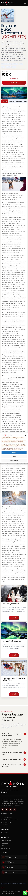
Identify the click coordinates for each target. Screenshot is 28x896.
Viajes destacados (6, 822)
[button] (26, 435)
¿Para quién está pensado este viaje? (11, 753)
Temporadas (4, 833)
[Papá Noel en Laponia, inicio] (8, 3)
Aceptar (14, 452)
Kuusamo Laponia (6, 840)
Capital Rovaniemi (6, 848)
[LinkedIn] (14, 809)
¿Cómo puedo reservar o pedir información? (11, 765)
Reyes (3, 67)
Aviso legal (4, 891)
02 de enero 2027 (6, 64)
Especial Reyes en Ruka (10, 604)
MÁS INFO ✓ (14, 79)
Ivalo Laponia (4, 843)
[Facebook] (6, 809)
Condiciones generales (7, 893)
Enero (13, 67)
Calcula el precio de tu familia (9, 820)
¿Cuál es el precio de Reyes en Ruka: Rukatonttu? (11, 735)
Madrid (8, 67)
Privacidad (11, 891)
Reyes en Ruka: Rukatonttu (13, 31)
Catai (20, 64)
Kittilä (2, 845)
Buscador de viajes (6, 817)
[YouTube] (10, 809)
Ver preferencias (14, 460)
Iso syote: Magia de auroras (11, 641)
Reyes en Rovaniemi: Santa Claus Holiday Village (13, 679)
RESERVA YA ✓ (14, 83)
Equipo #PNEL (5, 825)
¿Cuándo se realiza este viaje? (11, 759)
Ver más (14, 618)
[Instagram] (2, 809)
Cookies (17, 891)
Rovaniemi (14, 64)
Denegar (14, 456)
